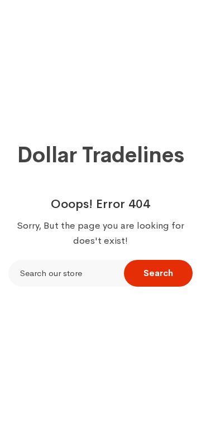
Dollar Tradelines (100, 155)
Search (158, 273)
